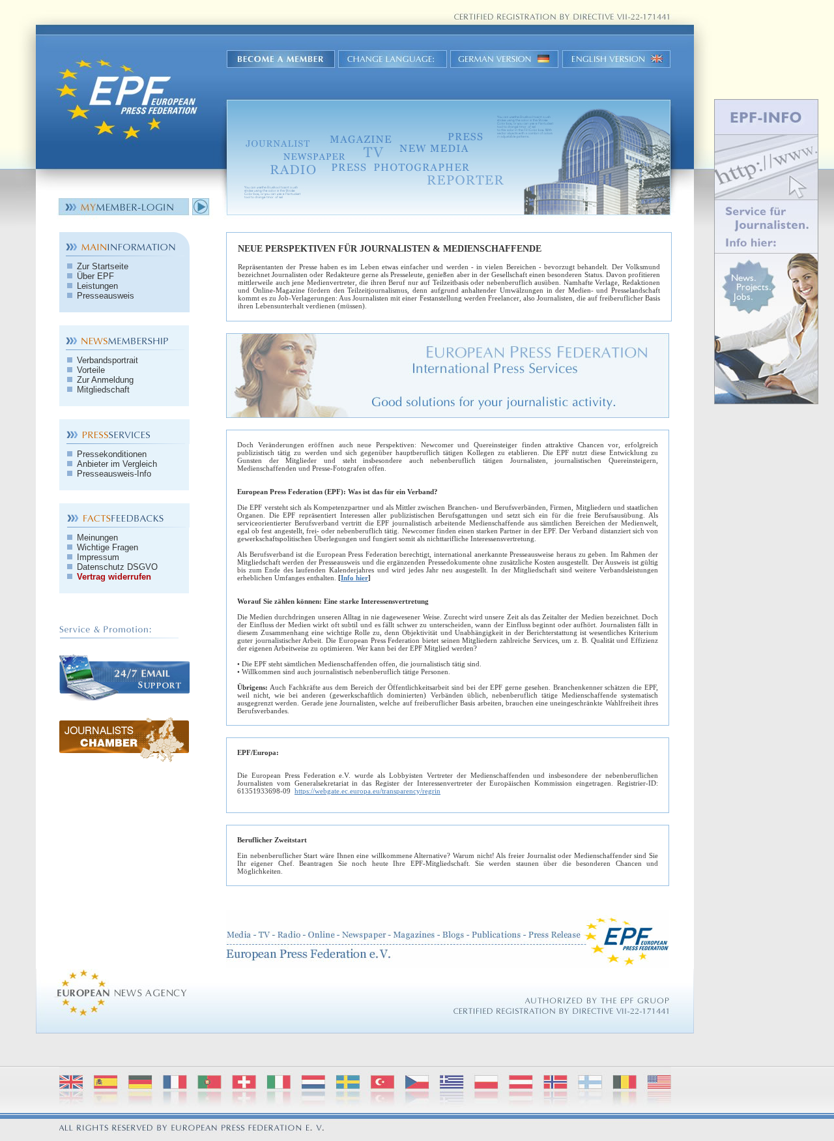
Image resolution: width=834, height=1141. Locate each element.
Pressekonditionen (110, 454)
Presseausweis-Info (112, 474)
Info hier (354, 578)
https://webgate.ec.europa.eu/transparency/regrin (367, 791)
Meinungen (96, 537)
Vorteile (89, 370)
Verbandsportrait (106, 360)
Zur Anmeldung (104, 380)
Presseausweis (104, 296)
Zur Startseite (101, 266)
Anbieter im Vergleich (115, 464)
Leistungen (96, 286)
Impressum (96, 557)
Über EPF (94, 276)
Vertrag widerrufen (112, 577)
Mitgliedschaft (102, 389)
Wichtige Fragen (106, 547)
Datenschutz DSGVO (116, 567)
